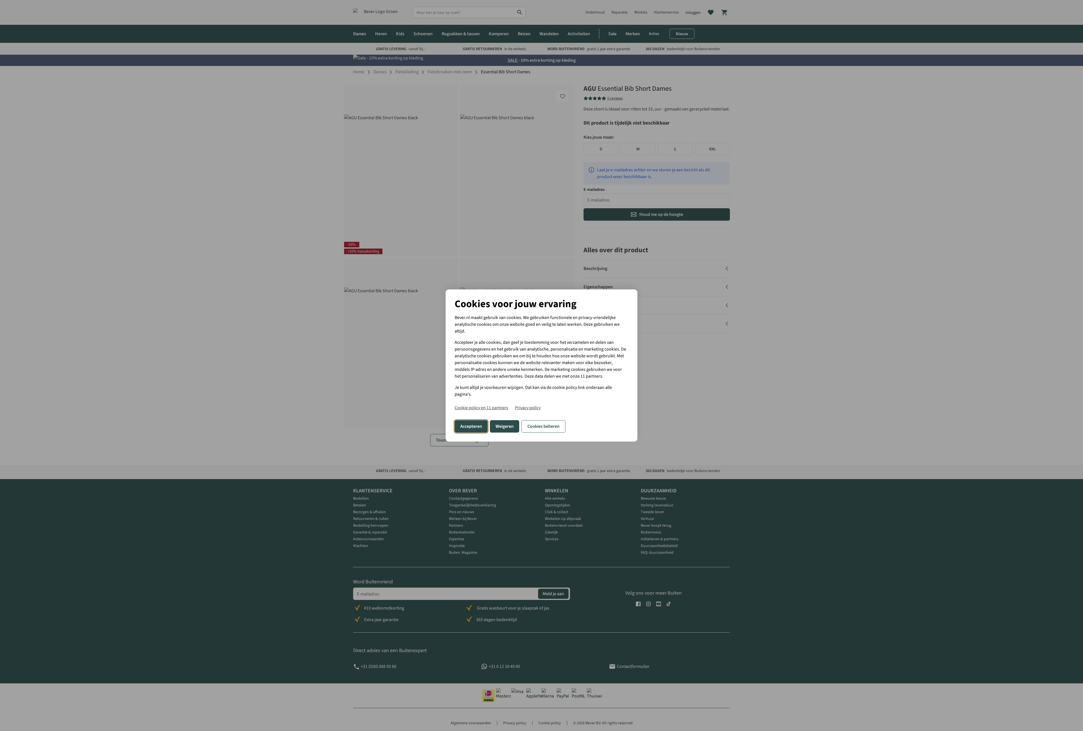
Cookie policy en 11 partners (481, 408)
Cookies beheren (543, 426)
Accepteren (471, 426)
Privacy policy (528, 408)
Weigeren (505, 426)
